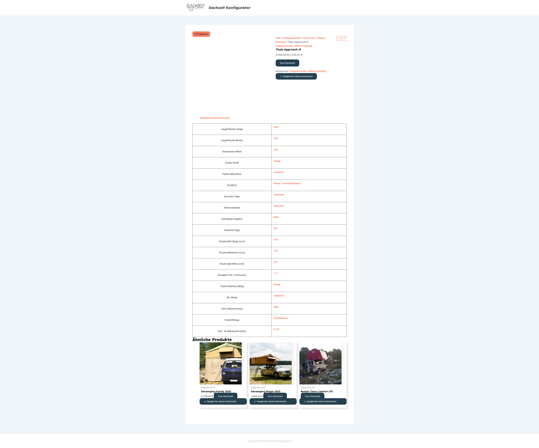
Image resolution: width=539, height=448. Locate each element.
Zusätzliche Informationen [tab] (214, 117)
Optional (279, 194)
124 (276, 250)
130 (276, 138)
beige (277, 160)
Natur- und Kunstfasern (287, 183)
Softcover (309, 38)
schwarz (279, 172)
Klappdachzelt (292, 38)
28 (275, 261)
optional (279, 205)
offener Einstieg (303, 45)
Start (279, 38)
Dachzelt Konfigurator (229, 7)
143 (276, 239)
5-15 (276, 329)
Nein (276, 217)
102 (276, 149)
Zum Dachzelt (287, 63)
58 (275, 228)
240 (276, 127)
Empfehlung (280, 318)
